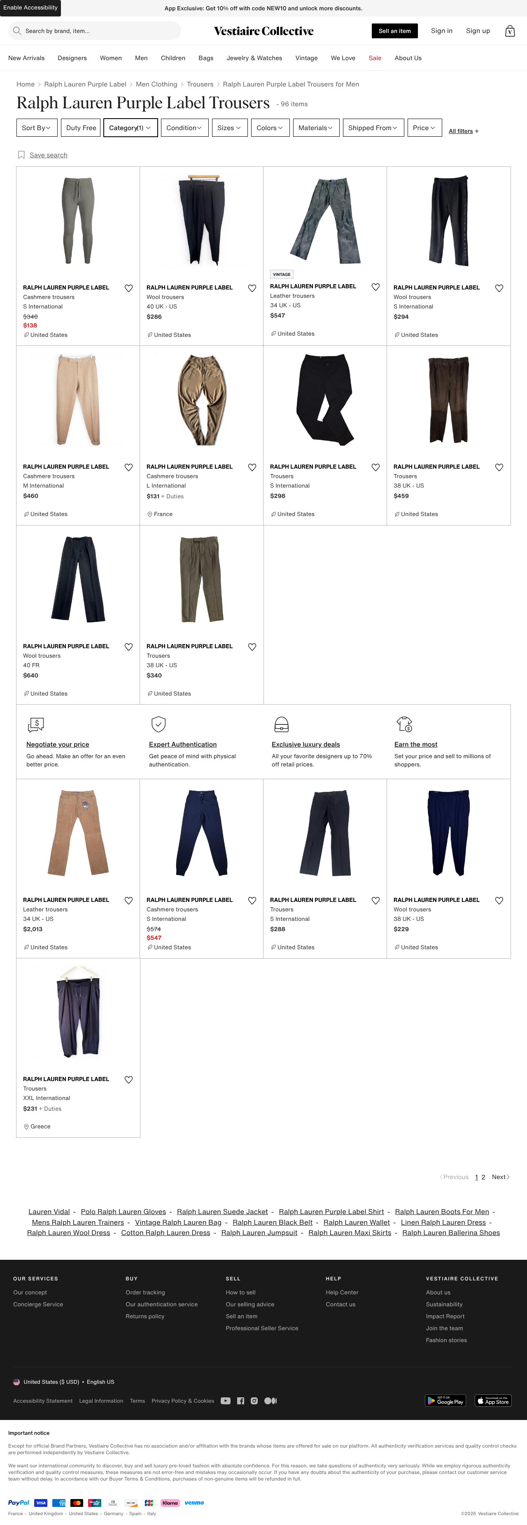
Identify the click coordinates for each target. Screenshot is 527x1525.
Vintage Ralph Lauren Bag (178, 1222)
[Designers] (93, 58)
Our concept (30, 1292)
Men (141, 58)
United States (83, 1514)
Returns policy (145, 1316)
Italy (151, 1514)
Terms (137, 1401)
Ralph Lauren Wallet (357, 1222)
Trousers (200, 84)
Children (173, 58)
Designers (72, 58)
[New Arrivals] (51, 58)
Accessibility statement (42, 1401)
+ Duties (172, 496)
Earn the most (416, 744)
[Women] (128, 58)
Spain (135, 1514)
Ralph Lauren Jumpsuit (259, 1233)
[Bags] (220, 58)
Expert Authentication (183, 744)
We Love (343, 58)
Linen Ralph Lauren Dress (443, 1222)
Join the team (444, 1328)
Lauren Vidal (49, 1212)
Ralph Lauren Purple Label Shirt (331, 1212)
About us (438, 1292)
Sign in (442, 30)
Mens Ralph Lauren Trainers (78, 1222)
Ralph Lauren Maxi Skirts (349, 1233)
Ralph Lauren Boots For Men (442, 1212)
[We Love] (362, 58)
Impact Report (445, 1316)
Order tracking (145, 1292)
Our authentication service (162, 1304)
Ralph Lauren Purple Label (85, 84)
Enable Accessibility (30, 7)
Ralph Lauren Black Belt (272, 1222)
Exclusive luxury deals (306, 744)
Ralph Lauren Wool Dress (68, 1233)
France (15, 1514)
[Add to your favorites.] (128, 288)
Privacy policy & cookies (183, 1401)
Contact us (341, 1304)
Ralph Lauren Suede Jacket (222, 1212)
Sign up (478, 30)
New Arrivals (26, 58)
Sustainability (444, 1304)
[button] (510, 31)
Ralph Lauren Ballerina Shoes (451, 1233)
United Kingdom (46, 1514)
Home (25, 84)
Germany (114, 1514)
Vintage (306, 58)
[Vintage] (324, 58)
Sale (375, 58)
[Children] (192, 58)
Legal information (101, 1401)
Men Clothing (156, 84)
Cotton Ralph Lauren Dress (165, 1233)
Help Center (342, 1292)
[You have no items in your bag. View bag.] (510, 31)
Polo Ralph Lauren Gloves (123, 1212)
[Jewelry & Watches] (288, 58)
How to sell (240, 1292)
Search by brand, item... (58, 30)
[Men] (154, 58)
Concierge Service (38, 1304)
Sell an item (395, 30)
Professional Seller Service (262, 1328)
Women (111, 58)
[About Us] (428, 58)
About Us (408, 58)
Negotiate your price (57, 744)
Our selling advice (250, 1304)
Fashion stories (446, 1340)
